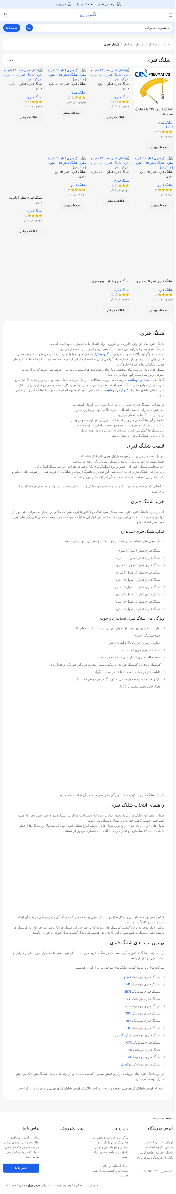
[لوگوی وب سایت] (88, 14)
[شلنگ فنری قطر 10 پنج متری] (66, 162)
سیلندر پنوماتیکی (138, 380)
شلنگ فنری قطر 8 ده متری (154, 281)
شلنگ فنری (165, 122)
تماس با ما (11, 27)
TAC (129, 1057)
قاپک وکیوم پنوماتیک (118, 390)
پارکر (129, 1035)
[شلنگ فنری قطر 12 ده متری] (66, 74)
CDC (169, 127)
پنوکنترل (126, 1064)
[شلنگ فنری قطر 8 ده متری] (153, 259)
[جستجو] (29, 27)
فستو (127, 977)
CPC (129, 1042)
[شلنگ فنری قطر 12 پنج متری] (109, 74)
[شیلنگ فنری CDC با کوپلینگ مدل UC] (153, 87)
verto (127, 1006)
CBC (128, 1013)
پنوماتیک (154, 44)
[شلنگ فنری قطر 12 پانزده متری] (22, 74)
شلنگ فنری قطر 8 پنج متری (110, 281)
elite (128, 1020)
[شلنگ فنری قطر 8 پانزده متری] (22, 175)
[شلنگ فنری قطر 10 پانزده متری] (153, 162)
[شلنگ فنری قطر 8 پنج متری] (109, 259)
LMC (127, 984)
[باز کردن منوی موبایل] (170, 15)
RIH (129, 1050)
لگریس (120, 1035)
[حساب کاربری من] (5, 15)
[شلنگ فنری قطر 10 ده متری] (109, 162)
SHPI (127, 991)
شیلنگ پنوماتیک (133, 44)
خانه (167, 44)
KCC (127, 999)
